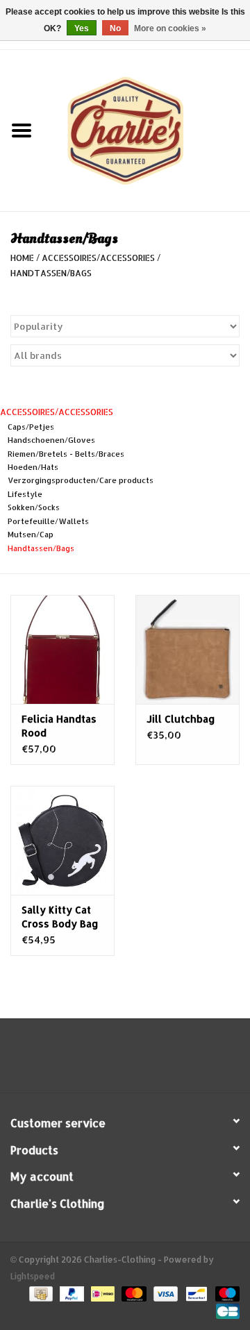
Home (22, 258)
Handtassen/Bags (51, 273)
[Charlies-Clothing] (146, 129)
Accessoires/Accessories (98, 258)
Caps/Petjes (31, 427)
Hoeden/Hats (33, 467)
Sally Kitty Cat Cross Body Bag (60, 916)
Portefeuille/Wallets (48, 521)
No (115, 28)
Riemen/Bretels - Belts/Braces (66, 454)
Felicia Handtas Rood (59, 726)
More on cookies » (170, 28)
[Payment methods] (39, 1293)
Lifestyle (25, 494)
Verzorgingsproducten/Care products (80, 480)
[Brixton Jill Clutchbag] (187, 649)
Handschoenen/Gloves (51, 440)
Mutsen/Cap (30, 534)
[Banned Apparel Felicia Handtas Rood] (62, 649)
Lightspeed (32, 1276)
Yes (81, 28)
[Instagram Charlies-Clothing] (137, 1061)
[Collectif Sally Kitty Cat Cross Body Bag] (62, 840)
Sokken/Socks (34, 507)
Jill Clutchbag (181, 719)
